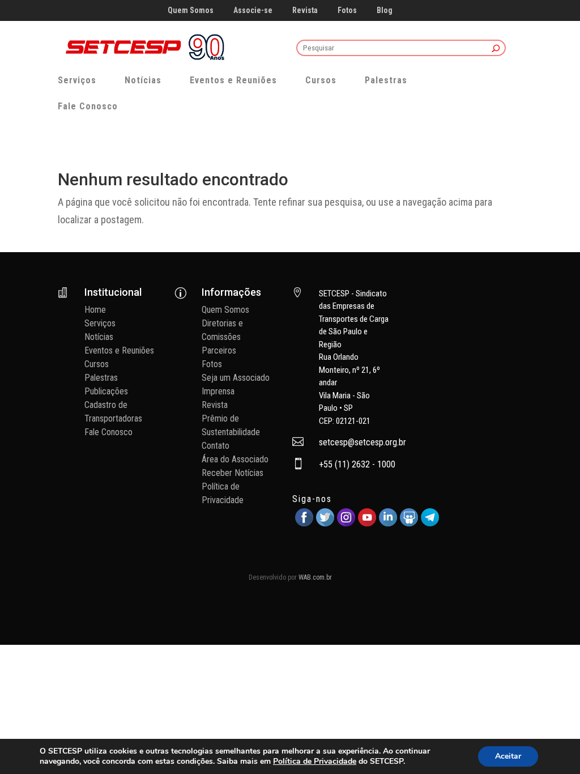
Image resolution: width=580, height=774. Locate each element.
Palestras (386, 80)
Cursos (320, 80)
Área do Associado (235, 459)
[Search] (496, 49)
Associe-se (252, 10)
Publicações (106, 391)
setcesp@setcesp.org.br (362, 442)
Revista (305, 10)
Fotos (347, 10)
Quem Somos (191, 10)
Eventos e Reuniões (233, 80)
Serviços (77, 80)
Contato (215, 445)
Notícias (143, 80)
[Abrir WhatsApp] (552, 745)
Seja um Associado (236, 377)
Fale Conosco (88, 106)
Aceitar (508, 756)
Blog (385, 10)
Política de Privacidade (314, 761)
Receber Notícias (232, 472)
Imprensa (218, 391)
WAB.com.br (315, 577)
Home (95, 309)
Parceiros (219, 350)
